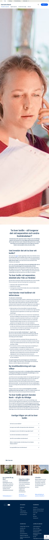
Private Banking (17, 1)
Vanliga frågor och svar (24, 526)
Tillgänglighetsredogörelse (38, 538)
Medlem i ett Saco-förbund (38, 509)
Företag (10, 1)
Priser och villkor (36, 528)
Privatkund (35, 507)
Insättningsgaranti (37, 526)
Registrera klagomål (24, 535)
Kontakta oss (22, 528)
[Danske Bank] (6, 4)
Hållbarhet (22, 507)
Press (21, 509)
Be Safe (34, 536)
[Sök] (38, 4)
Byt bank (35, 516)
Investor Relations (23, 512)
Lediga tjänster (23, 511)
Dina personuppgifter (37, 530)
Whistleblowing (36, 531)
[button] (5, 6)
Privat (5, 1)
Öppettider (22, 530)
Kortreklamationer (23, 533)
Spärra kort (22, 531)
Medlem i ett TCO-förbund (38, 511)
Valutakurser (35, 518)
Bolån (34, 514)
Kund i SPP (35, 512)
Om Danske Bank (23, 514)
